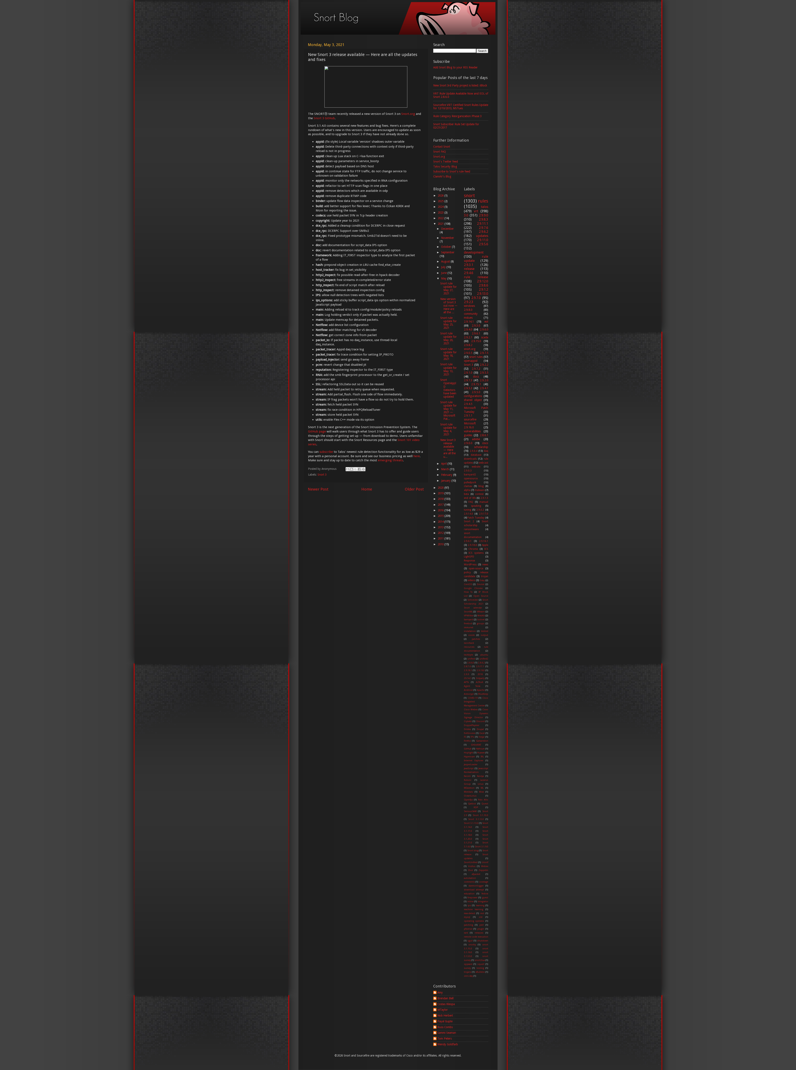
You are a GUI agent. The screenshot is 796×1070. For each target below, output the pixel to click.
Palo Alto (483, 799)
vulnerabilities (472, 431)
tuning (467, 509)
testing (480, 968)
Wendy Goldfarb (447, 1044)
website (476, 466)
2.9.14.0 (468, 513)
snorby (472, 944)
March (445, 469)
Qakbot (472, 803)
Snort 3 (322, 474)
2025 (441, 201)
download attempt (474, 889)
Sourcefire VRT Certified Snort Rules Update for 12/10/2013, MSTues (460, 106)
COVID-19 (473, 698)
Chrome (473, 549)
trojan (484, 576)
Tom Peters (444, 1038)
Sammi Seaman (446, 1032)
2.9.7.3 (468, 380)
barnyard (468, 619)
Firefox (467, 741)
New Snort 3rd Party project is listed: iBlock (460, 85)
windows (469, 305)
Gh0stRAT (476, 744)
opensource (471, 478)
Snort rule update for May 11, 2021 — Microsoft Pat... (448, 411)
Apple (485, 545)
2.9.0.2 (480, 509)
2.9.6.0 (484, 329)
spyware (468, 964)
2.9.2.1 (468, 337)
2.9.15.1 (476, 384)
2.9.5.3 (468, 388)
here (416, 456)
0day (482, 580)
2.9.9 (466, 674)
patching (468, 925)
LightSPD (469, 556)
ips (469, 905)
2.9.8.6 (483, 285)
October (446, 246)
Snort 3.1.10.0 (480, 815)
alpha (467, 490)
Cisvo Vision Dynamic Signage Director (476, 713)
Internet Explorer (473, 760)
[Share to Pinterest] (363, 469)
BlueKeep (483, 694)
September (447, 252)
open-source (476, 568)
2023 (441, 212)
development (474, 252)
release (469, 269)
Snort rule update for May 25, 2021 (448, 323)
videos (471, 580)
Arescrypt (469, 694)
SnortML (468, 611)
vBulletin (480, 972)
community (471, 313)
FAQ (470, 501)
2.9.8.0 (468, 309)
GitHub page (317, 431)
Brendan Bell (445, 998)
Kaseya (480, 776)
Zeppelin (483, 870)
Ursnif (485, 862)
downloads (470, 458)
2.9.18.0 (472, 545)
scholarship (481, 447)
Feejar (482, 737)
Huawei (481, 752)
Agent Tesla (472, 686)
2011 (441, 538)
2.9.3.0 (476, 325)
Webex (484, 866)
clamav (468, 486)
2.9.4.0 (468, 329)
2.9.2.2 (484, 364)
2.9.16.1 (483, 541)
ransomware (471, 529)
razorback (469, 643)
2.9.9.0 (483, 215)
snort (469, 195)
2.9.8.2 (468, 345)
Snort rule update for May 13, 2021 (448, 369)
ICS (486, 549)
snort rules (476, 356)
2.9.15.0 (476, 341)
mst (482, 913)
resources (469, 647)
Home (366, 489)
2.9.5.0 (476, 392)
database (476, 454)
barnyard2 (470, 474)
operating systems (474, 921)
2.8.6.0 (470, 662)
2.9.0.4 (473, 450)
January (446, 480)
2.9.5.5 (484, 372)
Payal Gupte (445, 1021)
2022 (441, 218)
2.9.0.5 (468, 353)
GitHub (468, 748)
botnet (481, 619)
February (447, 474)
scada (484, 337)
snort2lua (480, 960)
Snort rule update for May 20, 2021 (448, 338)
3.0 (466, 215)
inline (470, 901)
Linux (480, 784)
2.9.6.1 (476, 333)
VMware (481, 611)
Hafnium (480, 748)
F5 (465, 737)
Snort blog (472, 850)
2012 (441, 532)
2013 (441, 527)
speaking (476, 505)
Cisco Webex (471, 709)
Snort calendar (473, 607)
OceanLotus (470, 795)
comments (469, 882)
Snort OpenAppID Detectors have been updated (448, 388)
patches (476, 639)
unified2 (483, 658)
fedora (485, 893)
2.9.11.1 (482, 224)
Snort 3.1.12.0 (476, 819)
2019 (441, 493)
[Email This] (348, 469)
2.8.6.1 (484, 435)
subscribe (326, 452)
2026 (441, 195)
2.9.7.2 (476, 368)
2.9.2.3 (468, 302)
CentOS (468, 584)
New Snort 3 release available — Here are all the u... (448, 448)
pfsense (468, 929)
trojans (467, 972)
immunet (468, 627)
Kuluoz (467, 780)
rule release (476, 277)
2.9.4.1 (484, 388)
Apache (481, 690)
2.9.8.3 (483, 219)
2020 (441, 487)
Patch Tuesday (475, 517)
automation (470, 878)
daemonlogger (476, 885)
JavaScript (469, 768)
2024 (441, 206)
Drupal (480, 729)
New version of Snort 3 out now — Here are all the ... (448, 305)
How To (468, 592)
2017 (441, 504)
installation (470, 631)
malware (480, 490)
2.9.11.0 (482, 240)
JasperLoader (470, 764)
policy (467, 572)
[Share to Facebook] (359, 469)
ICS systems (476, 552)
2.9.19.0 (481, 670)
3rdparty (480, 678)
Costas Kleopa (446, 1004)
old (480, 917)
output (484, 635)
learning (480, 905)
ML (482, 788)
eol (486, 321)
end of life (470, 498)
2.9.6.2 (483, 232)
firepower (472, 897)
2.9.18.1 (468, 670)
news (485, 564)
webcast (483, 462)
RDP (476, 807)
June (444, 272)
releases (479, 933)
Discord (480, 721)
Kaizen (467, 776)
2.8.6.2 (481, 662)
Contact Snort (441, 146)
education (469, 893)
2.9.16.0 (469, 427)
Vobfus (472, 866)
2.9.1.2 (483, 289)
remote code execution (476, 936)
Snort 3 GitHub (324, 118)
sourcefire (470, 419)
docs (476, 376)
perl (481, 925)
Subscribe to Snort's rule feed (451, 171)
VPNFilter (468, 615)
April (444, 463)
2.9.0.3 (468, 470)
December (447, 228)
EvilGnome (469, 733)
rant (466, 933)
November (447, 237)
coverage (483, 882)
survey (467, 968)
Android (468, 690)
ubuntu (484, 654)
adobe (476, 439)
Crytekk (468, 721)
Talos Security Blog (445, 166)
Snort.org (408, 114)
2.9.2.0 (484, 380)
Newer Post (318, 489)
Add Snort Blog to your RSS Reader (455, 67)
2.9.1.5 (484, 498)
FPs (472, 737)
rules (483, 201)
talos (484, 207)
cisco (485, 443)
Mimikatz (468, 792)
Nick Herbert (445, 1015)
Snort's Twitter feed (445, 161)
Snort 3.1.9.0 (481, 846)
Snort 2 (469, 521)
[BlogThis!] (351, 469)
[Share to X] (355, 469)
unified (471, 658)
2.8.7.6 (467, 666)
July (444, 267)
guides (468, 435)
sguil (470, 940)
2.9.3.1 (468, 265)
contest (479, 494)
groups (480, 623)
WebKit (481, 615)
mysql (467, 917)
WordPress (470, 564)
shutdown (482, 940)
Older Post (414, 489)
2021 (441, 223)
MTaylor (442, 1009)
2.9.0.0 (468, 443)
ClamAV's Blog (442, 176)
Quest (485, 803)
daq (486, 450)
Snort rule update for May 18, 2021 (448, 354)
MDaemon (469, 788)
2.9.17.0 (483, 513)
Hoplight (468, 752)
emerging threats (390, 460)
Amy (440, 992)
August (446, 261)
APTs (466, 682)
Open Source (480, 596)
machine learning (473, 909)
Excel (482, 733)
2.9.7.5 (484, 353)
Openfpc (468, 799)
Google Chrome (473, 588)
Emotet (480, 584)
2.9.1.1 (468, 415)
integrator (483, 901)
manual (483, 501)
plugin (480, 929)
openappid (470, 360)
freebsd (468, 623)
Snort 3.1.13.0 (471, 823)
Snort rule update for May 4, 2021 (448, 429)
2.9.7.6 (483, 228)
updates (482, 236)
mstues (468, 317)
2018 (441, 498)
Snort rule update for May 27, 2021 (448, 288)
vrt (476, 211)
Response (469, 560)
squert (480, 964)
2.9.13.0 (482, 294)
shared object (473, 400)
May (444, 278)
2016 (441, 510)
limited (484, 631)
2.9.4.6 (468, 273)
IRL (482, 756)
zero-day (468, 976)
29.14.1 (467, 678)
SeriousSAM (470, 811)
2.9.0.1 (468, 541)
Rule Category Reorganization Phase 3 (457, 116)
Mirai (481, 792)
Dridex (467, 729)
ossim (471, 635)
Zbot (470, 870)
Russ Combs (445, 1027)
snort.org (470, 349)
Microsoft (470, 423)
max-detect (469, 913)
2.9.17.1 (480, 666)
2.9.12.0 (482, 281)
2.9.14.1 (469, 321)
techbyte (468, 654)
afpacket (476, 874)
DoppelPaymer (471, 725)
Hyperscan (469, 756)
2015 (441, 515)
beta (466, 494)
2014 (441, 521)
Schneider (472, 600)
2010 (441, 544)
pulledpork (470, 482)
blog (481, 486)
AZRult (479, 682)
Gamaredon (482, 741)
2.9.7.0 (476, 298)
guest (485, 897)
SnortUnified (470, 862)
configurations (473, 396)
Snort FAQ (439, 151)
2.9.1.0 (468, 372)
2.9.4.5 (468, 404)
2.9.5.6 (483, 244)
